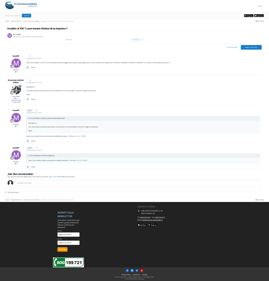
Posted (33, 58)
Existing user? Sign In (12, 16)
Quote (33, 67)
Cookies (145, 275)
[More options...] (30, 56)
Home (260, 6)
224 (17, 98)
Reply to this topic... (25, 183)
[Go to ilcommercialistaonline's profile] (16, 89)
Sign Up (26, 15)
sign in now (52, 177)
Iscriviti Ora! (62, 249)
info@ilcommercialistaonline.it (152, 220)
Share (69, 40)
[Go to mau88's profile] (9, 35)
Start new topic (232, 47)
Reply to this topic (251, 47)
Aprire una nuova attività (34, 37)
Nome (59, 231)
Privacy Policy (126, 275)
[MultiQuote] (27, 67)
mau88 (17, 34)
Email (59, 239)
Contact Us (136, 275)
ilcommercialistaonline (16, 81)
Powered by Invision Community (134, 279)
